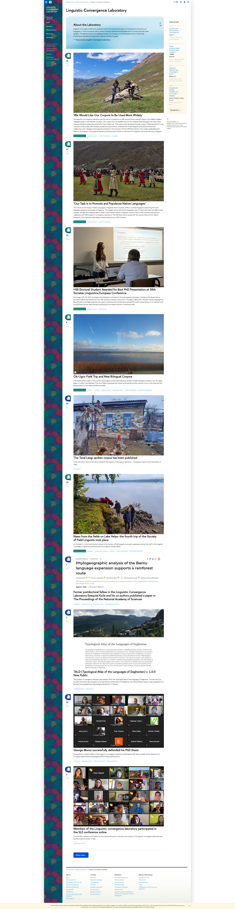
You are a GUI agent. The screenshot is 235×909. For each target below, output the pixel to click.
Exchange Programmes (96, 887)
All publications (174, 110)
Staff (48, 22)
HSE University (70, 869)
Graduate (92, 884)
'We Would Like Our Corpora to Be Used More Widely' (108, 115)
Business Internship (95, 894)
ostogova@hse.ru (54, 59)
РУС (175, 2)
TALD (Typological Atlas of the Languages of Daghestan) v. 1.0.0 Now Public (114, 673)
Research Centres (119, 880)
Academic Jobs (119, 889)
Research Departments (81, 869)
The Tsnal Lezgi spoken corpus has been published (105, 458)
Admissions (93, 877)
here (116, 905)
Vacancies (49, 37)
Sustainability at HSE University (74, 882)
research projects (92, 136)
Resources (49, 34)
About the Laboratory (49, 18)
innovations (77, 469)
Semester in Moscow (95, 892)
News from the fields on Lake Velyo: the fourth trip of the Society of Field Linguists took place (115, 538)
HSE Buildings (69, 892)
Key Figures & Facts (71, 880)
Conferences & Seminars (121, 887)
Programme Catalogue (96, 880)
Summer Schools (94, 889)
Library (140, 884)
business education (112, 761)
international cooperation (112, 604)
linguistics (114, 136)
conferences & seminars (101, 551)
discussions (77, 761)
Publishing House (143, 882)
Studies (93, 875)
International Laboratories (121, 877)
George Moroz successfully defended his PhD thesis (106, 750)
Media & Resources (145, 875)
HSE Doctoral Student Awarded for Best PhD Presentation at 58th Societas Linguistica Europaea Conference (114, 291)
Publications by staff (144, 877)
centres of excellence (104, 136)
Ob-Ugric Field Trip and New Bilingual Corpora (102, 376)
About (68, 875)
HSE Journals (142, 880)
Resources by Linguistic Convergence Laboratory (93, 40)
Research (118, 875)
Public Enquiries (70, 898)
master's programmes (131, 390)
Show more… (81, 855)
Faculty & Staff (69, 889)
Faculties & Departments (72, 884)
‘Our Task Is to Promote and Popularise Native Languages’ (109, 203)
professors (90, 390)
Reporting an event (118, 390)
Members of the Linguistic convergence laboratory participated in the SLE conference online (114, 830)
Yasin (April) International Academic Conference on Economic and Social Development (124, 893)
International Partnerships (72, 887)
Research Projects (119, 882)
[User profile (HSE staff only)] (184, 2)
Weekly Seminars (51, 30)
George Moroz (50, 50)
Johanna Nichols (50, 46)
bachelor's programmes (145, 390)
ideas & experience (87, 761)
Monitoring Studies (119, 884)
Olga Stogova (50, 57)
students (97, 390)
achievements (102, 309)
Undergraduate (94, 882)
